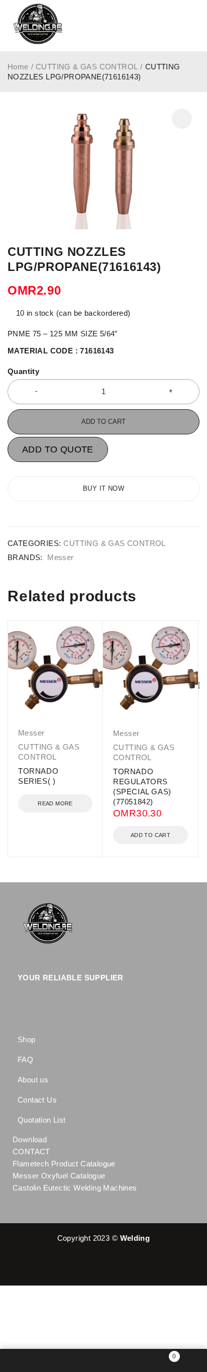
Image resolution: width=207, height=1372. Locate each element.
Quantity (23, 371)
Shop (27, 1039)
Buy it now (103, 488)
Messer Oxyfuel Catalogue (59, 1175)
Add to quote (57, 449)
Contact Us (37, 1099)
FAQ (25, 1059)
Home (18, 66)
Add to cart (103, 421)
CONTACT (31, 1151)
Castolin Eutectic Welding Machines (75, 1187)
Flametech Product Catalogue (64, 1163)
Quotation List (42, 1120)
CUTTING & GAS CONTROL (87, 66)
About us (33, 1079)
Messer (60, 557)
